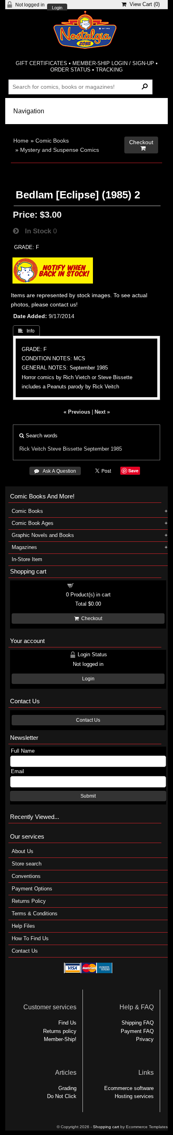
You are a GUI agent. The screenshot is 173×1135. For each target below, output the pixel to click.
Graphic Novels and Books (43, 535)
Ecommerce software (129, 1088)
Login (57, 8)
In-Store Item (27, 559)
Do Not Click (61, 1096)
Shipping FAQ (138, 1023)
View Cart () (143, 4)
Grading (67, 1088)
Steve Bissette (64, 449)
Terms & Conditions (35, 913)
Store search (26, 864)
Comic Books (52, 140)
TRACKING (109, 70)
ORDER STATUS (70, 70)
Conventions (26, 876)
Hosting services (134, 1096)
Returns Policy (29, 901)
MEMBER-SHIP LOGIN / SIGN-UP (113, 63)
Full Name (23, 751)
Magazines (24, 547)
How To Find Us (30, 938)
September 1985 (103, 449)
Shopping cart (93, 585)
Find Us (67, 1023)
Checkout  (141, 145)
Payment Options (32, 889)
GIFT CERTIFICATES (41, 63)
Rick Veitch (32, 449)
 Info (26, 331)
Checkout (90, 618)
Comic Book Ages (33, 523)
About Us (22, 851)
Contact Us (88, 720)
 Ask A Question (55, 471)
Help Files (23, 926)
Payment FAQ (137, 1031)
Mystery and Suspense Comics (59, 150)
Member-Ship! (60, 1039)
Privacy (145, 1039)
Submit (88, 796)
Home (21, 140)
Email (17, 771)
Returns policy (59, 1031)
